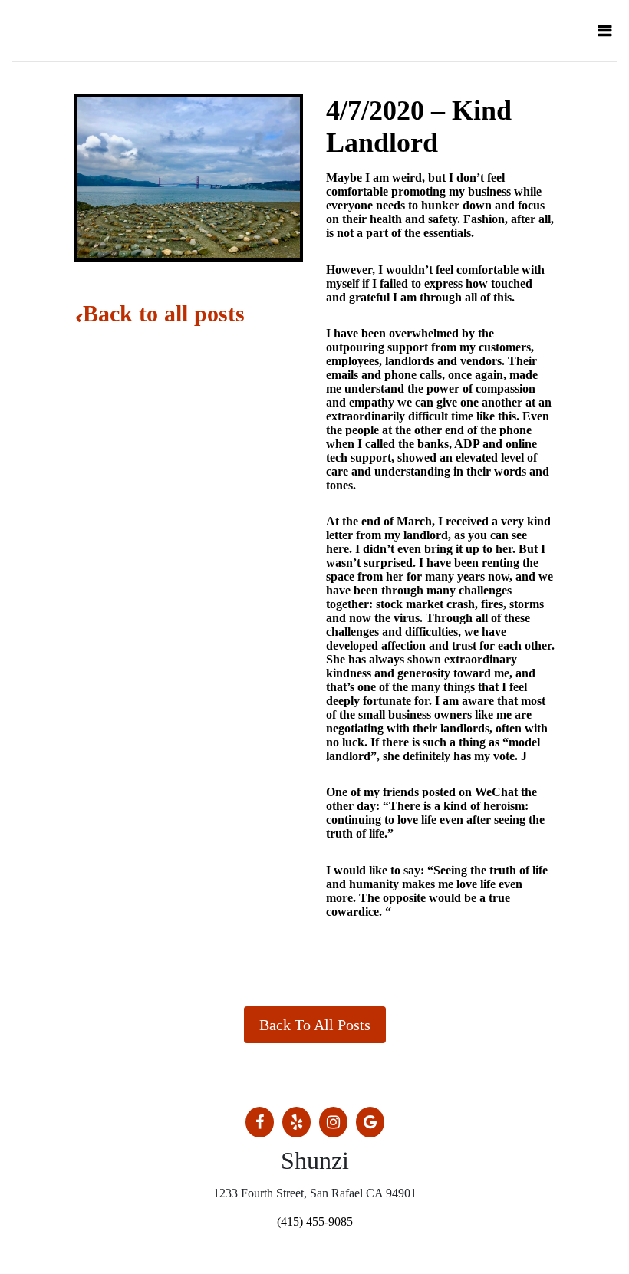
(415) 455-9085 (315, 1221)
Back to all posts (164, 313)
